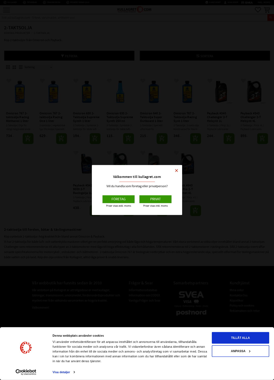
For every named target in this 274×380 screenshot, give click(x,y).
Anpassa (238, 351)
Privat (155, 199)
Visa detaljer (61, 372)
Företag (119, 199)
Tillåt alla (240, 337)
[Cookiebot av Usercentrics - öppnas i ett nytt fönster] (26, 372)
